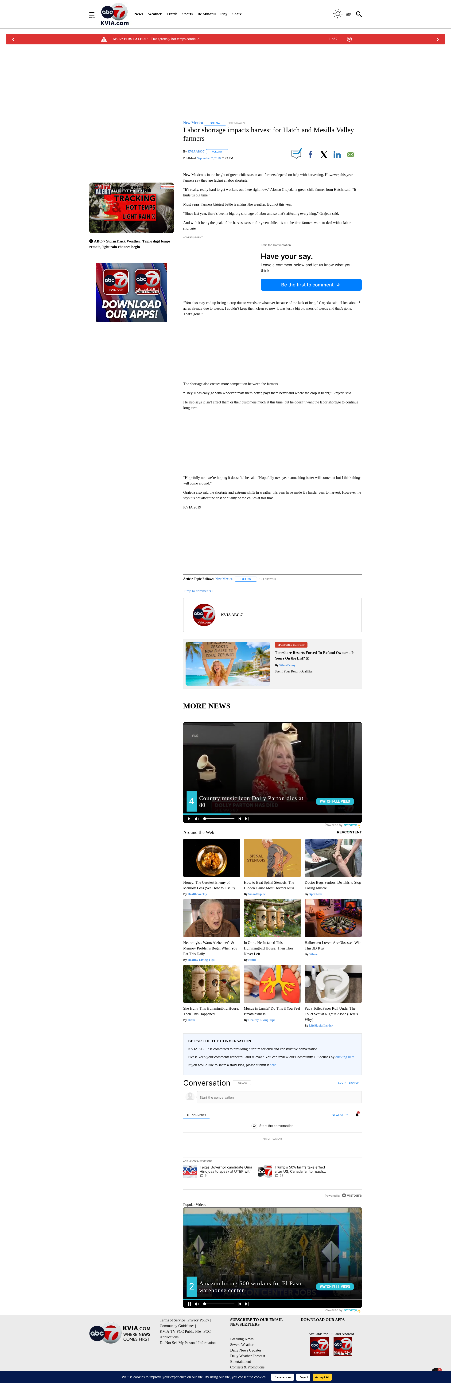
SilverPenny (287, 665)
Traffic (172, 14)
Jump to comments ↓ (198, 591)
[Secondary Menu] (95, 14)
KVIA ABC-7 (196, 151)
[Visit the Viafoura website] (352, 1195)
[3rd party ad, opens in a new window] (228, 685)
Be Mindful (207, 14)
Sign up (353, 1082)
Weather (155, 14)
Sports (187, 14)
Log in (342, 1082)
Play (223, 14)
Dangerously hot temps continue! (175, 39)
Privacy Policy (198, 1320)
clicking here (344, 1057)
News (138, 14)
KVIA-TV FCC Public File (180, 1331)
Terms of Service (172, 1320)
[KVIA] (115, 14)
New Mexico (224, 579)
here (273, 1065)
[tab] (196, 1115)
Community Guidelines (177, 1326)
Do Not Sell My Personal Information (188, 1343)
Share (237, 14)
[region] (272, 1139)
